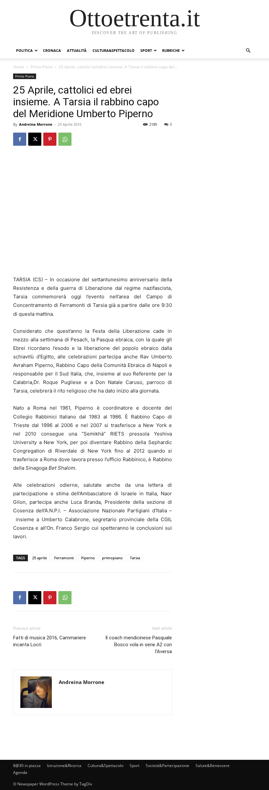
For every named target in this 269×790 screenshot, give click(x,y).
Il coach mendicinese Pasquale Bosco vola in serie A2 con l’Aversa (138, 644)
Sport (146, 50)
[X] (34, 139)
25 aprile (39, 557)
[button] (248, 51)
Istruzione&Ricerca (64, 765)
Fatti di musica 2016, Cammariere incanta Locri (49, 641)
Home (18, 67)
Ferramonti (64, 557)
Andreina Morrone (35, 124)
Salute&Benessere (213, 765)
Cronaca (52, 50)
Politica (24, 50)
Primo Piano (41, 67)
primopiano (112, 557)
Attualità (77, 50)
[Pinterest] (49, 139)
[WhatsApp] (65, 139)
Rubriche (171, 50)
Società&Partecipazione (167, 765)
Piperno (88, 557)
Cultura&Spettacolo (113, 50)
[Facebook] (19, 139)
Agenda (20, 772)
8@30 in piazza (27, 765)
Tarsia (135, 557)
